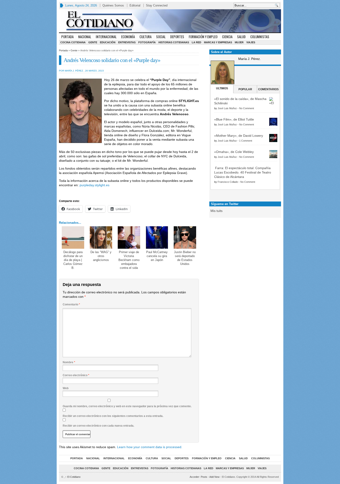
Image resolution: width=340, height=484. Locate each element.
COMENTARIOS (268, 89)
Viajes (250, 42)
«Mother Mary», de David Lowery (238, 135)
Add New (214, 476)
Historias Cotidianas (173, 42)
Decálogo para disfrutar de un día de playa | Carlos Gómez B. (73, 260)
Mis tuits (216, 211)
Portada (67, 36)
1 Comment (245, 140)
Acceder (194, 476)
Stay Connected (156, 5)
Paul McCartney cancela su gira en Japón (157, 256)
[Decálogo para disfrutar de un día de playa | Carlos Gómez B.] (73, 237)
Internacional (106, 36)
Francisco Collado (228, 181)
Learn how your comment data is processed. (149, 447)
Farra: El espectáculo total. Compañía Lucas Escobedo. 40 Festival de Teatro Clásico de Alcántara (242, 172)
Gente (92, 42)
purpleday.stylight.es (94, 185)
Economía (128, 36)
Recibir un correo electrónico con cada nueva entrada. (98, 425)
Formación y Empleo (203, 36)
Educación (107, 42)
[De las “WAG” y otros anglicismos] (101, 237)
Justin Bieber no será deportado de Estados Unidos (185, 258)
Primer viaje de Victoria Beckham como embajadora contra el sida (128, 260)
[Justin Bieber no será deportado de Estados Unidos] (185, 237)
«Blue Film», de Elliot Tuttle (234, 119)
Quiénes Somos (113, 5)
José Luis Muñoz (227, 108)
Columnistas (259, 36)
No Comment (246, 108)
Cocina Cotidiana (73, 42)
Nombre (69, 362)
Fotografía (147, 42)
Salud (241, 36)
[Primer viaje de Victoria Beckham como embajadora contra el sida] (129, 237)
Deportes (177, 36)
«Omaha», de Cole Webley (234, 152)
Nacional (84, 36)
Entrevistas (127, 42)
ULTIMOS (222, 88)
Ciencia (227, 36)
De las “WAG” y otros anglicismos (100, 256)
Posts (204, 476)
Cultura (145, 36)
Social (161, 36)
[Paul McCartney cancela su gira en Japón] (157, 237)
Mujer (239, 42)
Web (65, 388)
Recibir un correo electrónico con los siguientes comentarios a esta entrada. (113, 416)
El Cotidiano (72, 476)
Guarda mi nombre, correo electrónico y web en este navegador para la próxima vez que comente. (127, 406)
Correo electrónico (76, 375)
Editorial (135, 5)
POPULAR (245, 89)
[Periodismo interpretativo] (170, 20)
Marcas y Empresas (218, 42)
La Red (196, 42)
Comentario (71, 304)
